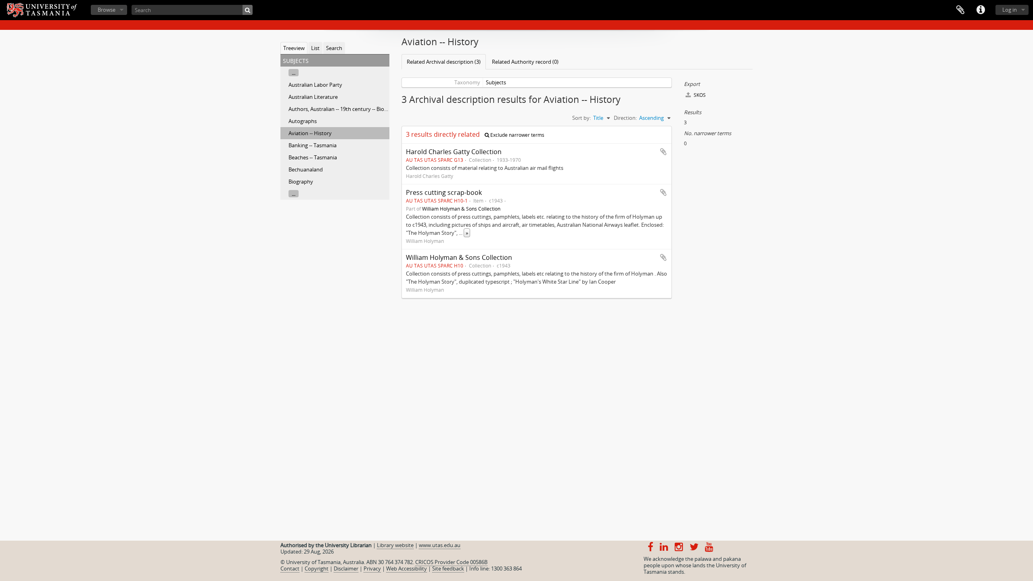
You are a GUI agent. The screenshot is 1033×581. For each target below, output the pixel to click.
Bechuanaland (306, 169)
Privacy (372, 568)
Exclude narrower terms (516, 135)
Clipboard (960, 10)
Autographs (303, 121)
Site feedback (448, 568)
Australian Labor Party (315, 84)
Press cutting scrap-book (444, 192)
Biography (301, 181)
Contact (289, 568)
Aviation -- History (310, 133)
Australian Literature (313, 96)
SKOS (699, 95)
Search (334, 48)
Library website (395, 545)
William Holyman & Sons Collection (461, 208)
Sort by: (581, 117)
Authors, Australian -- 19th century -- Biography (345, 109)
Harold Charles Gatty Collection (454, 151)
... (293, 72)
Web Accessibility (406, 568)
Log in (1009, 9)
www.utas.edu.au (439, 545)
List (315, 48)
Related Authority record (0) (525, 61)
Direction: (625, 117)
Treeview (294, 48)
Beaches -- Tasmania (313, 157)
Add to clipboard (663, 152)
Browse (106, 9)
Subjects (496, 82)
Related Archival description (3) (444, 61)
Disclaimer (346, 568)
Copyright (316, 568)
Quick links (980, 10)
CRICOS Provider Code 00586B (451, 562)
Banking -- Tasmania (313, 145)
